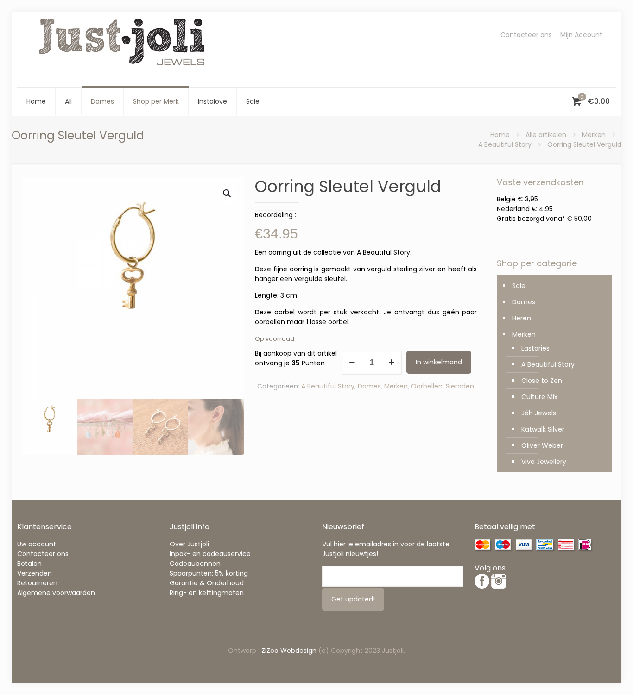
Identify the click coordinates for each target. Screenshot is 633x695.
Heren (521, 318)
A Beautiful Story (505, 144)
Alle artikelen (545, 134)
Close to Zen (541, 380)
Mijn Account (581, 34)
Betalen (29, 563)
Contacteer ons (526, 34)
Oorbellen (427, 386)
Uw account (36, 544)
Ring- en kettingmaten (207, 592)
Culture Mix (539, 396)
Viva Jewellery (543, 461)
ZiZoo (270, 650)
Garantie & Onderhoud (207, 583)
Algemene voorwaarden (56, 592)
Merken (594, 134)
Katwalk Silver (542, 429)
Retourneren (37, 583)
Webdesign (298, 650)
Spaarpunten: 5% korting (209, 573)
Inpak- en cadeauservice (210, 553)
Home (500, 134)
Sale (518, 285)
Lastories (535, 348)
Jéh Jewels (538, 413)
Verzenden (34, 573)
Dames (369, 386)
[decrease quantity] (352, 362)
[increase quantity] (391, 362)
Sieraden (460, 386)
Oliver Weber (542, 445)
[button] (227, 193)
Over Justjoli (189, 544)
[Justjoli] (123, 49)
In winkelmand (439, 362)
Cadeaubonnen (195, 563)
